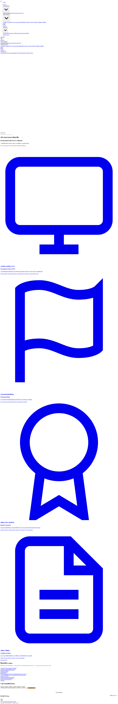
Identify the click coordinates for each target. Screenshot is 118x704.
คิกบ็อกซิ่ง (19, 686)
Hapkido (9, 13)
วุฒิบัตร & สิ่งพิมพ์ (42, 22)
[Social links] (1, 700)
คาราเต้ (14, 686)
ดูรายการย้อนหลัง (59, 692)
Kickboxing (16, 13)
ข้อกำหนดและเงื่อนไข (24, 33)
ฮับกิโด (10, 686)
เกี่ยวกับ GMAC (6, 34)
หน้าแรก (5, 4)
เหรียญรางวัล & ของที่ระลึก (32, 22)
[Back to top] (1, 701)
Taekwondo (5, 13)
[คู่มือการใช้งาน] (2, 680)
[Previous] (1, 133)
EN (3, 37)
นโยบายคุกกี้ (5, 33)
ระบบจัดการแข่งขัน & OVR (9, 22)
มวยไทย (23, 686)
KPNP (4, 24)
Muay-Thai (21, 13)
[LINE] (14, 701)
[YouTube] (5, 701)
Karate (12, 13)
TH (1, 37)
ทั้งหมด (2, 686)
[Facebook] (10, 701)
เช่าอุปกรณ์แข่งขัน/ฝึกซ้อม (20, 22)
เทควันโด (6, 686)
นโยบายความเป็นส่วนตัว (14, 33)
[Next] (4, 133)
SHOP (4, 23)
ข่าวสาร (4, 26)
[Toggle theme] (1, 38)
